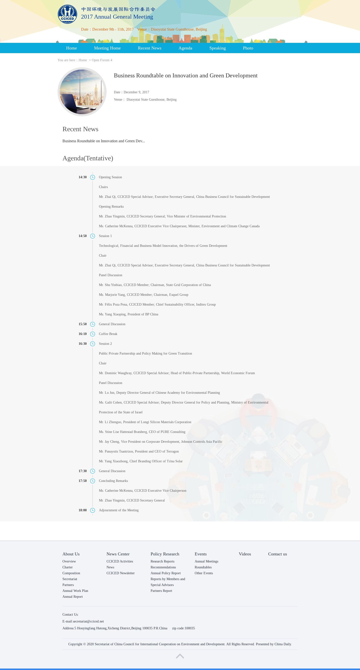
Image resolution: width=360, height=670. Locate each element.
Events (201, 553)
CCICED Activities (120, 561)
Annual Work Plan (75, 591)
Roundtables (203, 567)
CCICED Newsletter (121, 573)
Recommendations (163, 567)
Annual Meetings (206, 561)
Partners (68, 585)
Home (71, 48)
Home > (85, 60)
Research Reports (162, 561)
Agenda (185, 48)
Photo (248, 48)
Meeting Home (107, 48)
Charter (67, 567)
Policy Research (165, 553)
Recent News (149, 48)
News (110, 567)
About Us (71, 553)
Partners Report (161, 591)
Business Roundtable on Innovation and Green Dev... (103, 141)
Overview (69, 561)
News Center (118, 553)
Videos (245, 553)
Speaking (217, 48)
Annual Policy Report (166, 573)
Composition (71, 573)
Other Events (204, 573)
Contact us (277, 553)
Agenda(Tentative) (87, 158)
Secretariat (69, 579)
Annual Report (72, 596)
